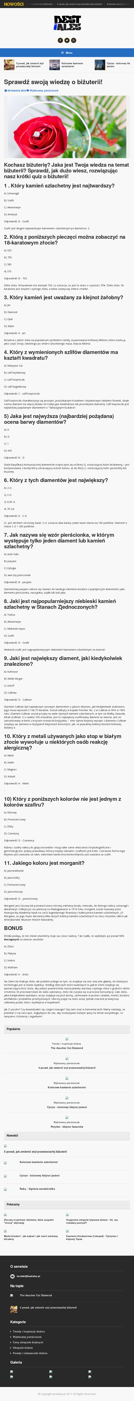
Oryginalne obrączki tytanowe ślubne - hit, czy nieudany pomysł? (92, 1221)
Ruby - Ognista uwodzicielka (37, 1188)
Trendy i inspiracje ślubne (66, 1043)
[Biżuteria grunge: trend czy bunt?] (66, 1376)
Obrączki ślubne (23, 1347)
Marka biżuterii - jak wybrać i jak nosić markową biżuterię (31, 1237)
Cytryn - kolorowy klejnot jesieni (67, 1107)
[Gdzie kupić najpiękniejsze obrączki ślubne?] (27, 1371)
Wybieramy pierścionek (44, 90)
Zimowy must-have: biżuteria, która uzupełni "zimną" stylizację (29, 1221)
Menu (69, 52)
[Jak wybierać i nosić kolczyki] (27, 1376)
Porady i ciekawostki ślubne (30, 1353)
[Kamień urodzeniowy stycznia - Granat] (66, 1371)
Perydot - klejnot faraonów (67, 1126)
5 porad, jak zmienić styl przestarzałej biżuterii (79, 3)
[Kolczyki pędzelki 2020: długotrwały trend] (106, 1376)
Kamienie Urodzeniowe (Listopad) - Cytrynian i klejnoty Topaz (92, 1237)
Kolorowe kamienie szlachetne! (72, 65)
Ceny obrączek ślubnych (28, 1342)
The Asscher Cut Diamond (39, 3)
